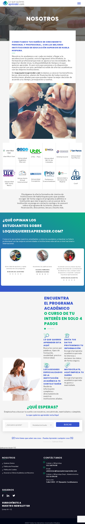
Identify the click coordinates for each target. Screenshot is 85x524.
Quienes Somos (9, 463)
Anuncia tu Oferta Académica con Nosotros (19, 473)
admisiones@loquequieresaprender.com (61, 471)
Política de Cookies (10, 469)
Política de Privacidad (11, 466)
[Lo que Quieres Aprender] (13, 3)
